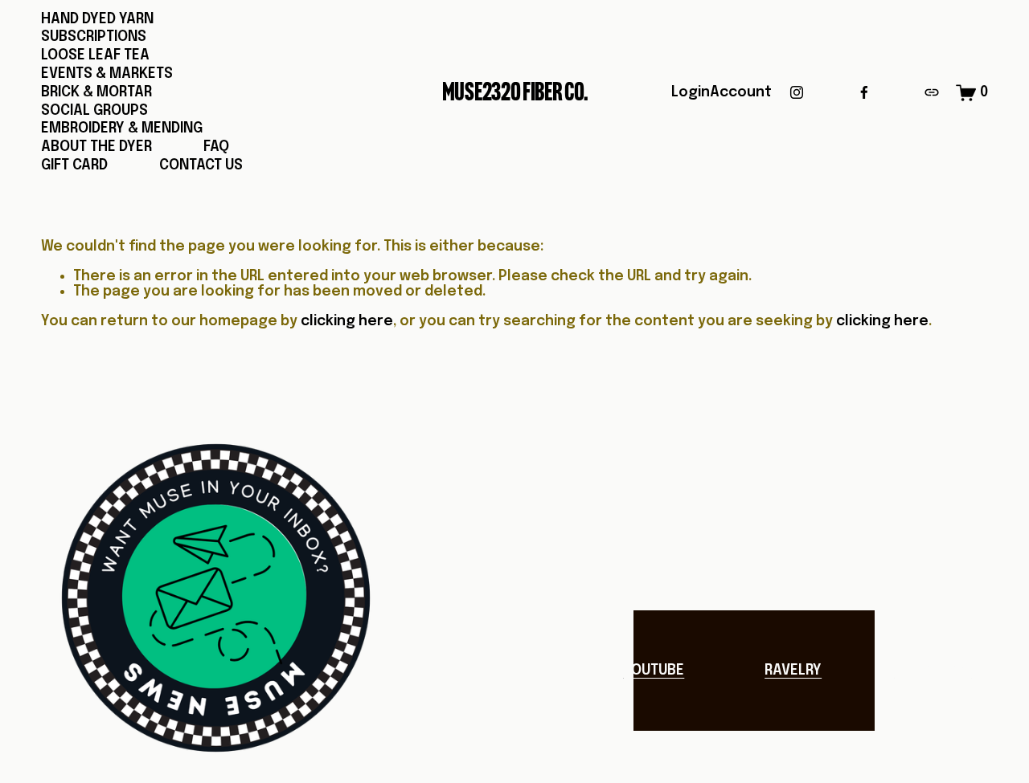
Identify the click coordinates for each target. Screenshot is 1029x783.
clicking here (347, 321)
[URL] (932, 92)
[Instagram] (797, 92)
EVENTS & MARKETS (107, 74)
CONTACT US (201, 165)
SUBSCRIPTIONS (93, 37)
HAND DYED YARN (97, 19)
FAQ (216, 147)
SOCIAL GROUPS (94, 111)
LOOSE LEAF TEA (95, 55)
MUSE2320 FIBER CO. (515, 92)
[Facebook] (864, 92)
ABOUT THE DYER (96, 147)
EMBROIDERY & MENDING (122, 128)
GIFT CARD (74, 165)
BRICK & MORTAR (96, 92)
